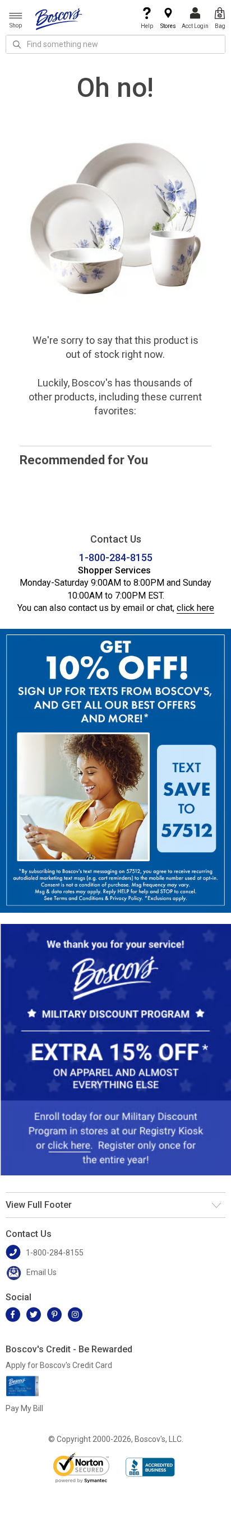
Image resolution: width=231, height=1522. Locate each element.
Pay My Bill (24, 1408)
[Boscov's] (58, 18)
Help (147, 26)
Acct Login (195, 26)
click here (195, 608)
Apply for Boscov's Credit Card (59, 1365)
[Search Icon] (17, 44)
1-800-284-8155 (116, 557)
